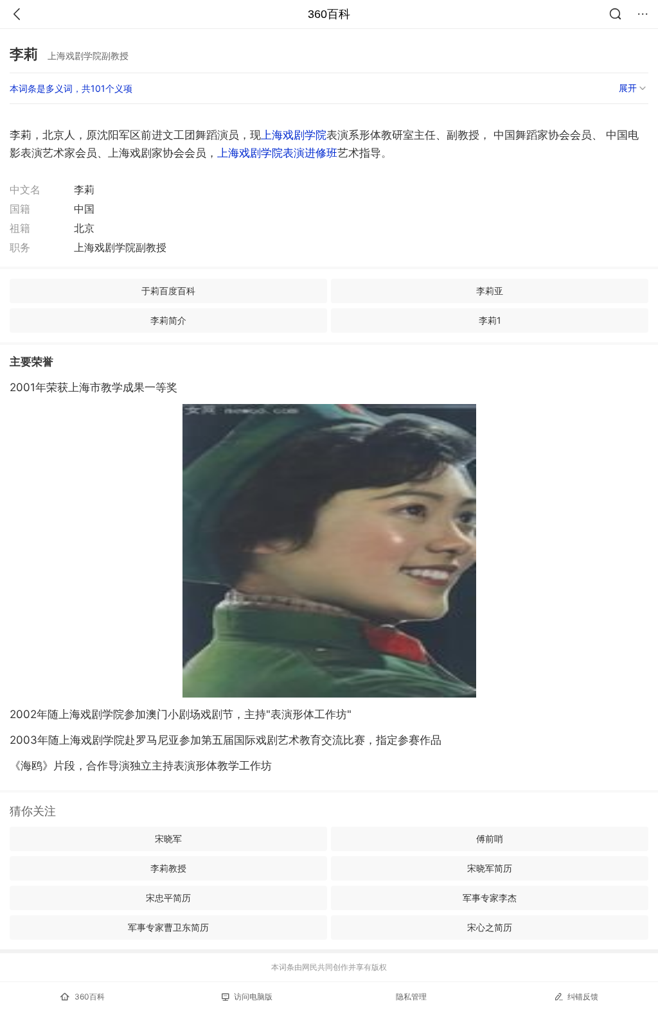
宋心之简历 (489, 927)
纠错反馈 (582, 996)
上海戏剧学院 (293, 134)
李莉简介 (168, 320)
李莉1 (490, 320)
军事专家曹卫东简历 (168, 927)
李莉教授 (168, 868)
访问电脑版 (253, 996)
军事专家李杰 (490, 897)
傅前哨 (489, 838)
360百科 (329, 14)
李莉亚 (489, 290)
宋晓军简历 (489, 868)
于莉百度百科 (168, 290)
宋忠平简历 (168, 897)
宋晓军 (168, 838)
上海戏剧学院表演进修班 (277, 152)
